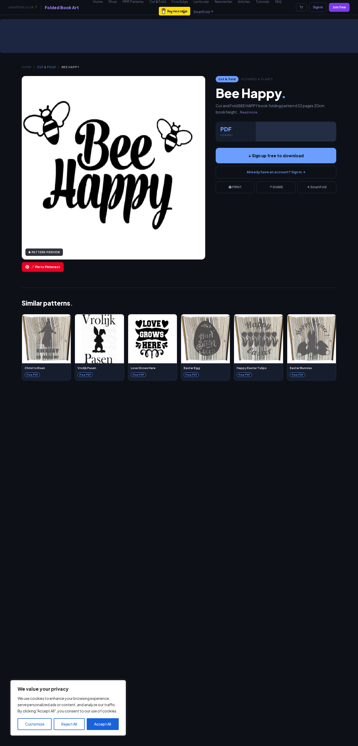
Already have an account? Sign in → (276, 172)
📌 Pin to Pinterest (45, 267)
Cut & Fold (46, 67)
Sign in (318, 7)
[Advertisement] (180, 38)
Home (26, 67)
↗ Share (276, 187)
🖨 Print (235, 187)
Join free (339, 7)
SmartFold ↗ (203, 12)
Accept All (102, 724)
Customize (34, 724)
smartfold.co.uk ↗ (22, 7)
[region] (68, 708)
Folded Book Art (62, 7)
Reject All (69, 724)
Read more (248, 112)
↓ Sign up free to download (276, 155)
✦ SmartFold (317, 187)
